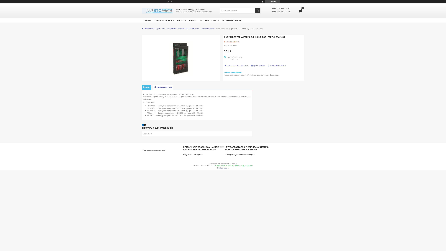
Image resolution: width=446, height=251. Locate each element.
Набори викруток (208, 29)
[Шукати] (257, 10)
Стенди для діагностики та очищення (240, 155)
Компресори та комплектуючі (154, 150)
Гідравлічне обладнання (193, 155)
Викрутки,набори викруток (188, 29)
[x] (145, 125)
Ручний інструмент (168, 29)
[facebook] (143, 125)
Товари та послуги (163, 20)
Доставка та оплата (209, 20)
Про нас (192, 20)
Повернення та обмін (231, 20)
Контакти (181, 20)
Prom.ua (234, 164)
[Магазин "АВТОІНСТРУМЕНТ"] (157, 10)
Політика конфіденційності (243, 166)
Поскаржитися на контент (224, 166)
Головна (147, 20)
